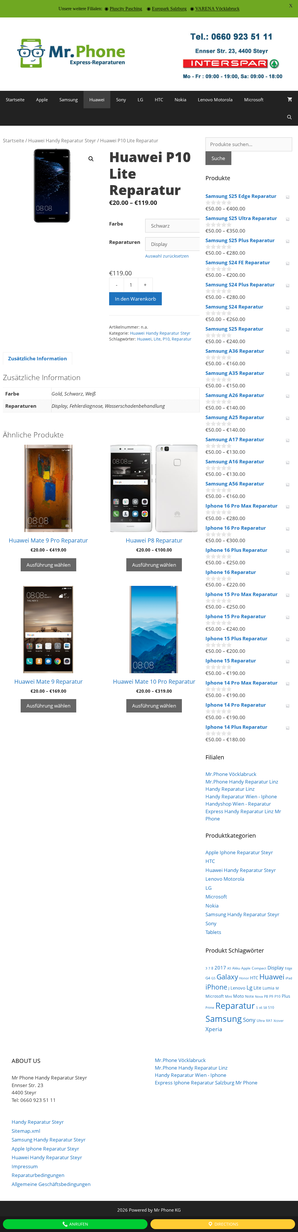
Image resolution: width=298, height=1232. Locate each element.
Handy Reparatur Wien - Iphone (241, 796)
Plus (286, 996)
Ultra (261, 1020)
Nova (259, 997)
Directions (225, 1224)
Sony (121, 99)
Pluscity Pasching (126, 8)
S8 (265, 1008)
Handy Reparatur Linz (230, 789)
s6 (260, 1008)
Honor (244, 978)
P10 (166, 339)
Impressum (25, 1166)
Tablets (213, 932)
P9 (271, 996)
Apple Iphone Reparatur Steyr (239, 852)
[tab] (37, 358)
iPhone (216, 987)
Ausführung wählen (48, 564)
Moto (238, 996)
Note (249, 996)
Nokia (180, 99)
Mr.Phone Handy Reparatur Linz (241, 781)
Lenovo (237, 988)
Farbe (116, 223)
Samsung (68, 99)
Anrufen (78, 1224)
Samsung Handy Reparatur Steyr (242, 914)
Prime (209, 1008)
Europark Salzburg (169, 8)
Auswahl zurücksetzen (167, 256)
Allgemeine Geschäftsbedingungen (51, 1184)
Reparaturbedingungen (38, 1175)
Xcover (278, 1021)
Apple (42, 99)
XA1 (269, 1020)
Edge (288, 968)
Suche (218, 158)
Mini (228, 996)
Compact (259, 968)
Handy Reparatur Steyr (38, 1121)
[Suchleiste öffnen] (289, 117)
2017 (220, 967)
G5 (213, 978)
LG (140, 99)
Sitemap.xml (26, 1131)
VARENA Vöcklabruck (217, 8)
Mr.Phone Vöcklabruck (230, 774)
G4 (207, 978)
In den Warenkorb (135, 298)
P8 (266, 996)
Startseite (15, 99)
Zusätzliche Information (37, 358)
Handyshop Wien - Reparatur (238, 803)
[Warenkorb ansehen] (289, 99)
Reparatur (181, 339)
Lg (249, 987)
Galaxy (227, 976)
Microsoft (253, 99)
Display (275, 967)
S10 (271, 1007)
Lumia (268, 988)
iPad (288, 978)
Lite (157, 339)
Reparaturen (124, 242)
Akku (236, 968)
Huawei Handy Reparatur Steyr (62, 140)
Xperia (213, 1029)
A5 (229, 968)
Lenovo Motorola (215, 99)
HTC (159, 99)
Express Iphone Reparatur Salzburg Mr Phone (206, 1082)
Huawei (96, 99)
